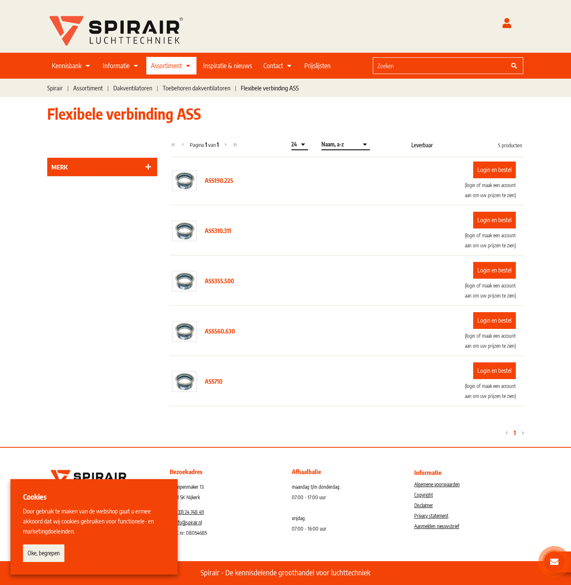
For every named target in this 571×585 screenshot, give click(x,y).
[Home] (126, 29)
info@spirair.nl (188, 522)
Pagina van (204, 144)
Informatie (116, 66)
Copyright (423, 495)
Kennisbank (67, 66)
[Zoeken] (514, 65)
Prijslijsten (317, 66)
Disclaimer (423, 505)
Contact (273, 66)
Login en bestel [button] (494, 169)
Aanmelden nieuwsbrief (436, 526)
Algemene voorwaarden (437, 484)
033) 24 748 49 (189, 512)
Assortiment (166, 66)
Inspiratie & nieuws (227, 66)
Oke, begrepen (44, 553)
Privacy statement (431, 516)
